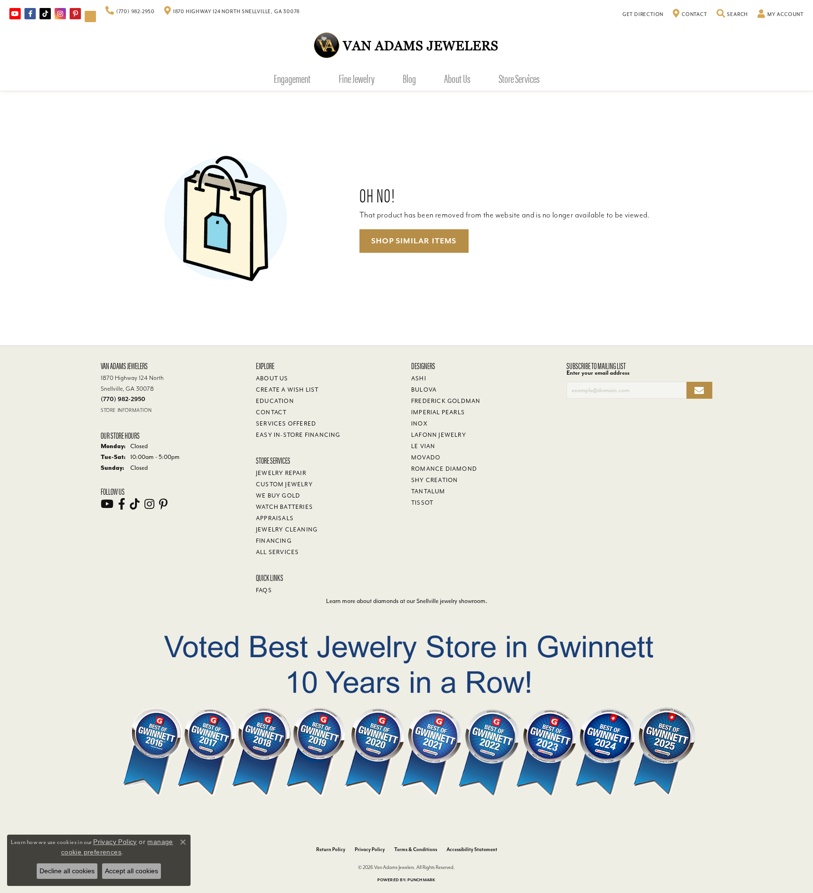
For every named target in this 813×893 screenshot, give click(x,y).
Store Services (519, 78)
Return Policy (330, 849)
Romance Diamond (444, 469)
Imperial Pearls (438, 412)
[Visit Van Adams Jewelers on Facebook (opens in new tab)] (30, 13)
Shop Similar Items (414, 241)
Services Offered (286, 423)
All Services (277, 552)
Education (275, 401)
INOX (419, 423)
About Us (457, 78)
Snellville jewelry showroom (451, 601)
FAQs (264, 590)
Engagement (292, 78)
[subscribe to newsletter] (699, 390)
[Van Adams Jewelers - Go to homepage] (406, 44)
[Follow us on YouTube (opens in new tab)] (15, 13)
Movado (425, 457)
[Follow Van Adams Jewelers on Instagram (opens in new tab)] (60, 13)
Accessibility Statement (471, 849)
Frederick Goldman (445, 401)
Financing (274, 541)
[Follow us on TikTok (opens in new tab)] (45, 13)
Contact (271, 412)
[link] (130, 12)
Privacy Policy (370, 849)
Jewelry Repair (281, 473)
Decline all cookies (67, 871)
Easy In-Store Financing (298, 435)
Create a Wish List (287, 390)
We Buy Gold (278, 495)
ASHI (418, 378)
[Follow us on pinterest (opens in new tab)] (75, 13)
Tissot (422, 503)
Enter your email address (598, 373)
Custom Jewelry (284, 484)
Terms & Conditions (415, 849)
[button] (733, 15)
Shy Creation (434, 480)
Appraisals (275, 518)
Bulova (424, 390)
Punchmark (421, 880)
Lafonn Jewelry (438, 435)
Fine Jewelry (357, 78)
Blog (409, 78)
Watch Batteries (284, 507)
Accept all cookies (131, 871)
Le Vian (423, 446)
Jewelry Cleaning (287, 529)
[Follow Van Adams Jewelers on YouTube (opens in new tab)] (90, 16)
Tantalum (428, 491)
